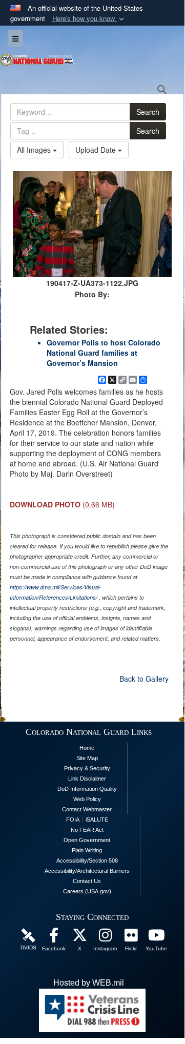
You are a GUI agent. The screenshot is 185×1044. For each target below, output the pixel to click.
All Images (35, 150)
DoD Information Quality (87, 789)
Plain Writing (87, 850)
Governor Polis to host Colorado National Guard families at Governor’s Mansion (103, 352)
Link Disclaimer (87, 778)
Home (86, 748)
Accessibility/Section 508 (87, 860)
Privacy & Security (87, 768)
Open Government (87, 840)
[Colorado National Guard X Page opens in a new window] (79, 937)
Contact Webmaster (87, 809)
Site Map (87, 758)
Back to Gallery (144, 678)
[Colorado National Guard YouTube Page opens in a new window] (156, 937)
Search (147, 112)
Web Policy (87, 799)
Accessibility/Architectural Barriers (87, 871)
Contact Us (87, 881)
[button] (89, 18)
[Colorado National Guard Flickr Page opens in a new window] (130, 937)
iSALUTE (97, 819)
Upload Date (96, 150)
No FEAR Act (87, 830)
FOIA (72, 819)
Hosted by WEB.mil (88, 982)
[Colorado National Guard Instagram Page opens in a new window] (105, 937)
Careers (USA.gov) (87, 891)
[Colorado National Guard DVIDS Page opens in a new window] (28, 934)
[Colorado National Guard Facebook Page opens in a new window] (54, 937)
